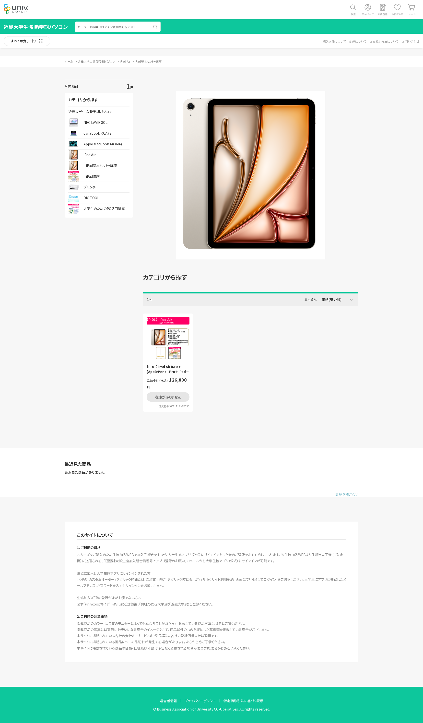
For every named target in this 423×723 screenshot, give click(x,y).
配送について (357, 41)
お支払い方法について (384, 41)
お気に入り (397, 14)
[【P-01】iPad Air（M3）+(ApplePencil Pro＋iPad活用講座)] (168, 338)
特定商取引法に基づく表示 (243, 700)
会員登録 (383, 14)
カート (412, 14)
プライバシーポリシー (200, 700)
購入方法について (334, 41)
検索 (353, 14)
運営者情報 (168, 700)
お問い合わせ (410, 41)
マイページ (368, 14)
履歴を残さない (346, 494)
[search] (155, 27)
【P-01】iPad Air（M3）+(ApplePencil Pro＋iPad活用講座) (168, 369)
